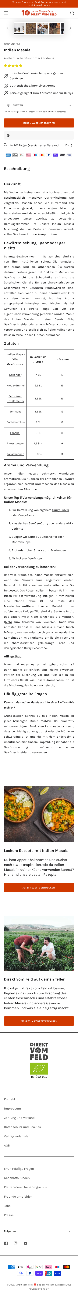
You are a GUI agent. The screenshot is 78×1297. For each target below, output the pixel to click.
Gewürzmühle (64, 319)
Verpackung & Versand (24, 112)
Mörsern (9, 632)
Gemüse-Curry (38, 523)
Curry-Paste (26, 515)
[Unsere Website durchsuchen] (72, 13)
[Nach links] (7, 28)
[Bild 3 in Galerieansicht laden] (42, 28)
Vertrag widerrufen (17, 1136)
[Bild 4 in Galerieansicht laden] (54, 28)
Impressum (12, 1108)
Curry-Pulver (60, 510)
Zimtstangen (15, 443)
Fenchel (15, 433)
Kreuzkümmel (16, 385)
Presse (9, 1215)
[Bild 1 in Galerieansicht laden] (19, 28)
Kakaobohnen (15, 454)
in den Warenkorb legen (39, 123)
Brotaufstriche (22, 550)
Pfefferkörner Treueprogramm (25, 1187)
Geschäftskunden (17, 1178)
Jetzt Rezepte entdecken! (39, 887)
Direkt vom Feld (12, 44)
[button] (13, 66)
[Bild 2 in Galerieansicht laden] (31, 28)
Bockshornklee (16, 422)
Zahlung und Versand (19, 1118)
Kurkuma (36, 637)
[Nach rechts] (70, 28)
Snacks (39, 550)
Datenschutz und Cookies (22, 1127)
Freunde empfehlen (18, 1196)
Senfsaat (15, 411)
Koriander (15, 374)
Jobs (7, 1206)
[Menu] (6, 13)
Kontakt (9, 1099)
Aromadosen (55, 680)
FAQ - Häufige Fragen (19, 1168)
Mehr (8, 622)
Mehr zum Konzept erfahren (39, 1021)
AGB (7, 1145)
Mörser (50, 324)
